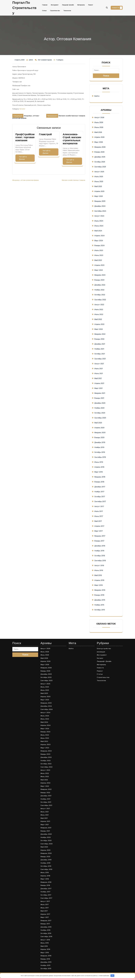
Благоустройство (104, 648)
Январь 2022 (99, 339)
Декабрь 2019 (99, 442)
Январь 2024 (99, 245)
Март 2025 (98, 196)
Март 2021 (98, 388)
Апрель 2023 (99, 265)
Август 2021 (99, 364)
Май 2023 (98, 260)
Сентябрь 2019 (100, 457)
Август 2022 (99, 305)
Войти (96, 96)
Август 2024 (99, 216)
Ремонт (90, 5)
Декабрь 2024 (99, 206)
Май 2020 (98, 423)
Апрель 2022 (99, 324)
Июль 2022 (98, 309)
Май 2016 (98, 575)
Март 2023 (98, 270)
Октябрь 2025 (99, 162)
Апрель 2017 (99, 526)
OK (112, 975)
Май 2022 (98, 319)
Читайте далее (23, 158)
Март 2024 (98, 241)
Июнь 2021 (98, 373)
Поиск (106, 76)
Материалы (81, 5)
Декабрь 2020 (99, 403)
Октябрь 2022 (99, 295)
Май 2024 (98, 231)
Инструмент (54, 5)
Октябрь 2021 (99, 354)
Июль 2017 (98, 511)
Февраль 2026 (99, 147)
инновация (101, 652)
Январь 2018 (99, 482)
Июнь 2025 (98, 181)
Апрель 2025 (99, 191)
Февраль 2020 (99, 433)
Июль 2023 (98, 250)
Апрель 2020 (99, 428)
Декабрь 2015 (99, 600)
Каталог (22, 109)
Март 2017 (98, 531)
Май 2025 (98, 186)
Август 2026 (99, 117)
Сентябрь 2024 (100, 211)
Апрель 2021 (99, 383)
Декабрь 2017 (99, 487)
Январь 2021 (99, 398)
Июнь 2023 (98, 255)
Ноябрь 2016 (99, 551)
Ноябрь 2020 (99, 408)
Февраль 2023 (99, 275)
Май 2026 (98, 132)
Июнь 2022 (98, 314)
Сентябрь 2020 (100, 418)
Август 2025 (99, 172)
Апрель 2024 (99, 236)
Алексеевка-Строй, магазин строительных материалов (72, 139)
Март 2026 (98, 142)
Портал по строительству (24, 7)
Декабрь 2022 (99, 285)
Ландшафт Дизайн (68, 5)
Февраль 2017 (99, 536)
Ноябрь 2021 (99, 349)
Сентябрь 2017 (100, 501)
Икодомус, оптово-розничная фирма (25, 180)
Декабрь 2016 (99, 546)
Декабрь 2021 (99, 344)
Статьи (44, 10)
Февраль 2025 (99, 201)
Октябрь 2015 (99, 610)
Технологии (67, 10)
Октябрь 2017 (99, 497)
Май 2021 (98, 378)
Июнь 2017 (98, 516)
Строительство (55, 10)
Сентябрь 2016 (100, 561)
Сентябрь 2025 (100, 167)
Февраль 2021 (99, 393)
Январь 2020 (99, 437)
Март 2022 (98, 329)
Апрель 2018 (99, 467)
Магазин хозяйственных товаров (73, 180)
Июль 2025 (98, 177)
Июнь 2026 (98, 127)
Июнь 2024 (98, 226)
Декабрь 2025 (99, 157)
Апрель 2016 (99, 580)
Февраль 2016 (99, 590)
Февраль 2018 (99, 477)
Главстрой (45, 134)
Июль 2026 (98, 122)
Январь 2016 (99, 595)
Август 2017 (99, 506)
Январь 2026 (99, 152)
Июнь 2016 (98, 570)
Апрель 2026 (99, 137)
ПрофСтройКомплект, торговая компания (25, 137)
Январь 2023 (99, 280)
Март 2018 (98, 472)
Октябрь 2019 (99, 452)
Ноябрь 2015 (99, 605)
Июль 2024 (98, 221)
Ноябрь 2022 (99, 290)
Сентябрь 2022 (100, 300)
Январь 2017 (99, 541)
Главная (44, 5)
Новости (115, 8)
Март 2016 (98, 585)
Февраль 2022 (99, 334)
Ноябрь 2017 (99, 492)
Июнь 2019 (98, 462)
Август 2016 (99, 565)
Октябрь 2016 (99, 556)
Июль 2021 (98, 369)
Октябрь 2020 (99, 413)
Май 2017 (98, 521)
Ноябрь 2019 (99, 447)
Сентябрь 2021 (100, 359)
